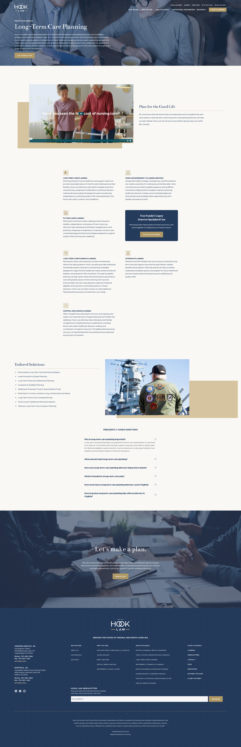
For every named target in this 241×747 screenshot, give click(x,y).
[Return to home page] (120, 624)
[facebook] (20, 691)
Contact (191, 659)
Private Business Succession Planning (152, 669)
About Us (75, 650)
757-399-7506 (208, 5)
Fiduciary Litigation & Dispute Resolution (153, 678)
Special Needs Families (106, 664)
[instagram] (24, 691)
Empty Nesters (103, 659)
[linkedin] (15, 691)
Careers (187, 5)
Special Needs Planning (146, 683)
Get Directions (21, 661)
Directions (196, 5)
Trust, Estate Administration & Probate (153, 655)
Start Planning (195, 645)
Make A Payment (176, 5)
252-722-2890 (221, 5)
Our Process (76, 655)
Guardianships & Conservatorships (151, 673)
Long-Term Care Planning (147, 659)
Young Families (103, 655)
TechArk (128, 734)
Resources (192, 669)
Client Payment (194, 678)
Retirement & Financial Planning (150, 664)
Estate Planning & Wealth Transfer (151, 650)
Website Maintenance (117, 734)
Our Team (75, 659)
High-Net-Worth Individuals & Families (113, 650)
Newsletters (193, 655)
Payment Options (195, 674)
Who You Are (102, 645)
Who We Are (76, 645)
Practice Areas (143, 645)
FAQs (190, 664)
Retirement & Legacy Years (108, 669)
